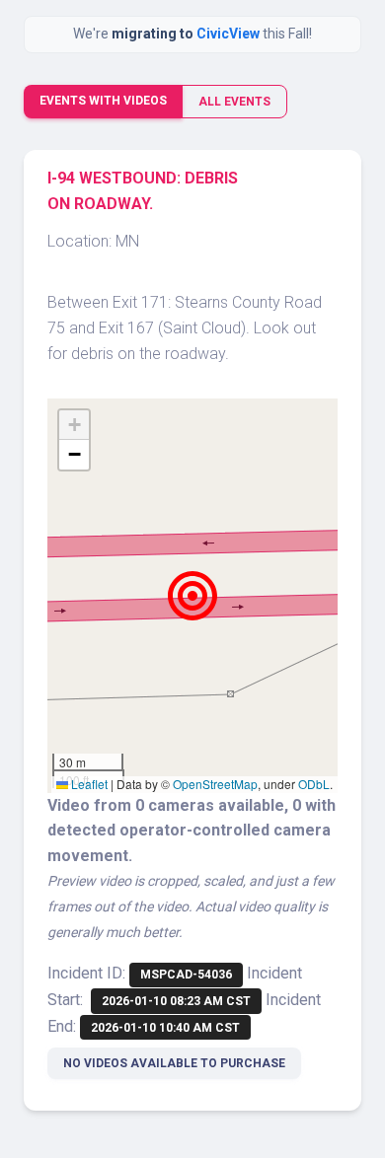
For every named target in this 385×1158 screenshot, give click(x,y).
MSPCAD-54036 (186, 974)
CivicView (229, 33)
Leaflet (88, 783)
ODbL (314, 783)
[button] (192, 595)
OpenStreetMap (215, 783)
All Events (234, 102)
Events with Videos (103, 101)
